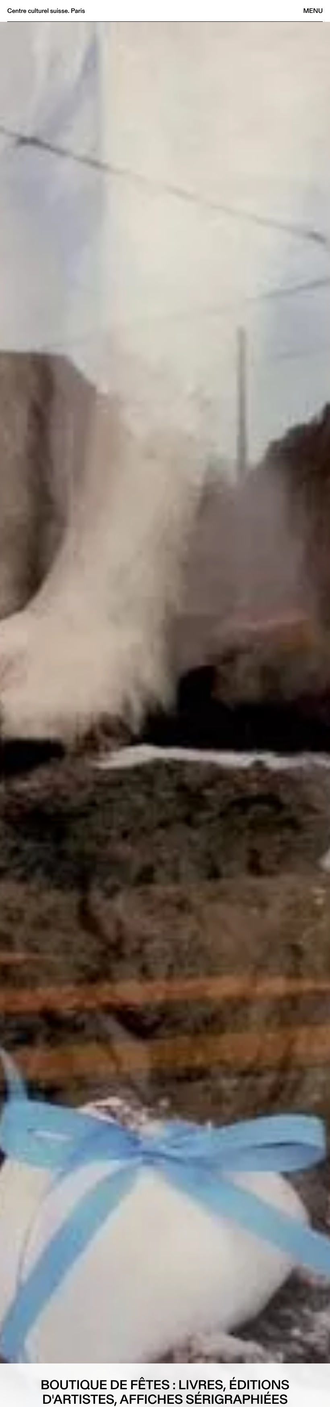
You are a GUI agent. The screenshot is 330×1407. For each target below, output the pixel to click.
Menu (313, 10)
